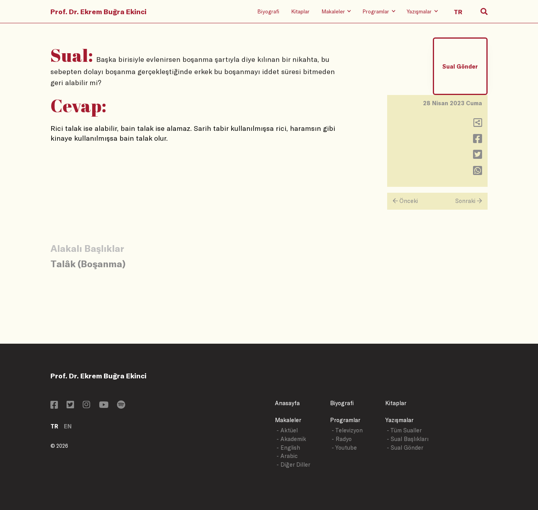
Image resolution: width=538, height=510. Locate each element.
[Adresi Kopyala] (477, 124)
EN (68, 426)
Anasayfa (287, 403)
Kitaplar (300, 11)
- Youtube (344, 447)
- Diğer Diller (293, 464)
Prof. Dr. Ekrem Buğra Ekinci (98, 11)
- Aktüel (287, 430)
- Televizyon (347, 430)
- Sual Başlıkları (408, 439)
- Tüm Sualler (404, 430)
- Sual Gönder (405, 447)
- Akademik (291, 439)
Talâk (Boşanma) (88, 263)
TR (54, 426)
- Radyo (342, 439)
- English (288, 447)
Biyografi (268, 11)
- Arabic (287, 455)
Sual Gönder (460, 66)
